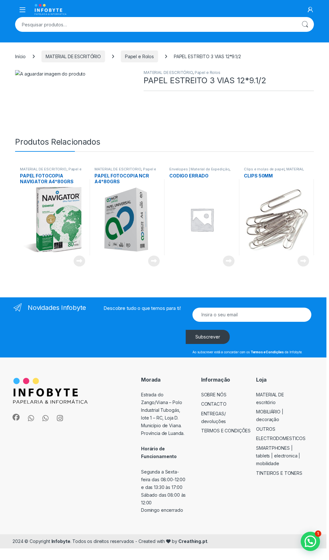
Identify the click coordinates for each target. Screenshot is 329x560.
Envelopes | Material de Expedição (199, 169)
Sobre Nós (214, 394)
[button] (310, 541)
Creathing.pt (192, 541)
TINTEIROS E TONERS (279, 473)
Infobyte (60, 541)
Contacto (214, 404)
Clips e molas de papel (264, 169)
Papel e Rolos (139, 56)
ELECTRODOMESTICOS (281, 438)
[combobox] (155, 24)
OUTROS (265, 429)
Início (20, 56)
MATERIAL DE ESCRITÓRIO (73, 56)
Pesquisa (305, 24)
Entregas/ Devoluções (213, 417)
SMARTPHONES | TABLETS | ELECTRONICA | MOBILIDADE (278, 455)
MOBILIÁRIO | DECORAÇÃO (269, 415)
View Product (77, 261)
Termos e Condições (226, 430)
